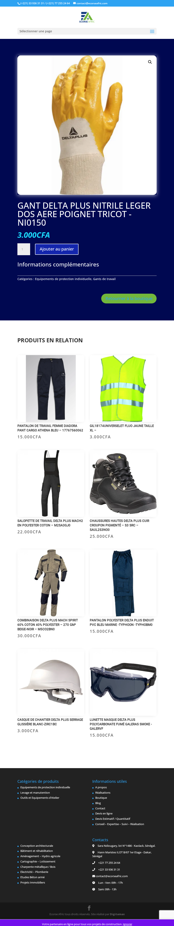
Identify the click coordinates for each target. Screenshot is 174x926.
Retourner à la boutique (128, 298)
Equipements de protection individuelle (63, 279)
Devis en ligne (103, 813)
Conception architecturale (36, 846)
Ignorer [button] (127, 924)
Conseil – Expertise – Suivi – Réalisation (119, 824)
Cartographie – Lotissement (37, 861)
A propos (101, 787)
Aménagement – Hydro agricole (40, 856)
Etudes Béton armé (32, 877)
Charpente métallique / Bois (37, 867)
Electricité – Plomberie (34, 872)
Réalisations (102, 792)
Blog (98, 803)
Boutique (101, 798)
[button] (150, 62)
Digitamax (117, 914)
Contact (100, 808)
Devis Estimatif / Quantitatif (112, 819)
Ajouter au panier (57, 249)
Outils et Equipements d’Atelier (39, 798)
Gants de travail (104, 279)
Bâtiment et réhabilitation (36, 851)
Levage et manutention (35, 792)
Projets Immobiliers (32, 882)
